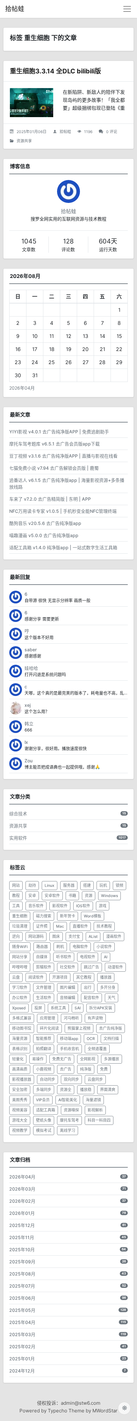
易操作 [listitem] (38, 1059)
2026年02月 (22, 1201)
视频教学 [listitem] (19, 1130)
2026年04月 (22, 388)
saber (31, 649)
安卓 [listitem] (32, 895)
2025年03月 (22, 1334)
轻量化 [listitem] (18, 1059)
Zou (28, 760)
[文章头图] (31, 102)
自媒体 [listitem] (41, 956)
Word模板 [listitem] (92, 916)
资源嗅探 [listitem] (71, 1110)
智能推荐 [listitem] (43, 1038)
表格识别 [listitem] (19, 1048)
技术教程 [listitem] (104, 926)
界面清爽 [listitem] (107, 1089)
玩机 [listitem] (103, 885)
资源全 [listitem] (65, 1089)
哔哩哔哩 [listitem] (19, 967)
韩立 (29, 723)
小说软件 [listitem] (104, 946)
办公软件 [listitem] (19, 997)
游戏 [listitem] (102, 905)
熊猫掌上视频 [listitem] (79, 1028)
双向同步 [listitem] (71, 1079)
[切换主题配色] (124, 1408)
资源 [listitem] (88, 895)
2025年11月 (21, 1237)
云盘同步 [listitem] (95, 1079)
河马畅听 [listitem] (71, 1018)
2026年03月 (22, 1189)
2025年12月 (22, 1225)
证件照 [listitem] (41, 926)
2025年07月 (22, 1286)
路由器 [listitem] (42, 946)
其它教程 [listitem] (83, 977)
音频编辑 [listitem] (67, 997)
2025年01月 (22, 1358)
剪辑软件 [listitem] (43, 967)
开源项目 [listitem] (60, 977)
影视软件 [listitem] (60, 905)
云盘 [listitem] (16, 977)
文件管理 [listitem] (43, 987)
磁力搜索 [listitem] (43, 916)
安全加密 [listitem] (19, 1089)
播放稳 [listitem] (85, 1089)
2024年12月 (22, 1370)
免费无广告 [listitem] (61, 1059)
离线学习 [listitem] (67, 1130)
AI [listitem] (105, 956)
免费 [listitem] (104, 1069)
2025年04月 (22, 1322)
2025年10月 (22, 1249)
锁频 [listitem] (119, 885)
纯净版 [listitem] (85, 1069)
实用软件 (18, 838)
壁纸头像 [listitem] (43, 1120)
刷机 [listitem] (60, 946)
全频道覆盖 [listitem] (97, 1048)
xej (28, 705)
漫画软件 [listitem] (113, 936)
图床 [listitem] (56, 936)
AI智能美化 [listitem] (67, 1099)
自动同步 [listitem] (47, 1079)
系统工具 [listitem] (58, 1008)
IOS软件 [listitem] (83, 905)
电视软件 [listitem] (87, 956)
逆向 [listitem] (16, 936)
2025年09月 (22, 1261)
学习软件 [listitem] (19, 987)
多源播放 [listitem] (111, 1059)
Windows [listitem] (109, 895)
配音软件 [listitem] (91, 997)
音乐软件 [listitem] (36, 905)
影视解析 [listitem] (95, 1110)
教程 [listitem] (16, 895)
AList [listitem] (93, 936)
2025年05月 (22, 1310)
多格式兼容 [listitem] (21, 1018)
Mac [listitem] (60, 926)
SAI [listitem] (78, 1008)
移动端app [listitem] (69, 1038)
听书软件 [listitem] (63, 956)
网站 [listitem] (16, 885)
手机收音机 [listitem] (69, 1048)
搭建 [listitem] (87, 885)
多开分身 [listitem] (107, 987)
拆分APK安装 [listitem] (100, 1008)
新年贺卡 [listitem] (67, 916)
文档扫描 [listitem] (111, 1038)
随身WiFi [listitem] (20, 946)
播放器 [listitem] (106, 977)
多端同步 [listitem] (43, 1089)
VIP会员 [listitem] (43, 1099)
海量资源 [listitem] (19, 1038)
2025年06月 (22, 1298)
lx (26, 742)
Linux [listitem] (49, 885)
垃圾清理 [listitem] (19, 926)
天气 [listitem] (111, 997)
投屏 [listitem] (38, 1008)
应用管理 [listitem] (47, 1018)
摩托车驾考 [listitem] (69, 1120)
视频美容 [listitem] (19, 1110)
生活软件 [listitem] (43, 997)
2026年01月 (22, 1213)
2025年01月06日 (32, 131)
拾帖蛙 (14, 9)
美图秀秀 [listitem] (19, 1099)
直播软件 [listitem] (80, 926)
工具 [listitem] (16, 905)
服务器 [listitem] (69, 885)
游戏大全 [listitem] (19, 1120)
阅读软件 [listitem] (36, 977)
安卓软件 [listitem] (52, 895)
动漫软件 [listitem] (115, 967)
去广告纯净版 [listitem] (110, 1028)
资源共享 (24, 140)
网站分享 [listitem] (19, 956)
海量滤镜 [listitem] (93, 1099)
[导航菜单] (127, 9)
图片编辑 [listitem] (67, 987)
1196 (88, 131)
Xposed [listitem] (19, 1008)
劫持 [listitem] (32, 885)
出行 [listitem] (87, 987)
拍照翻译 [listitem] (43, 1048)
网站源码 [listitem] (36, 936)
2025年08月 (22, 1273)
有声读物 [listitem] (95, 1018)
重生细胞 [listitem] (19, 916)
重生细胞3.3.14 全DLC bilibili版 (55, 71)
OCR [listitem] (91, 1038)
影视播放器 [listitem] (21, 1079)
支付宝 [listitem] (74, 936)
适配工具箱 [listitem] (45, 1110)
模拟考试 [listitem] (43, 1130)
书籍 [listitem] (72, 895)
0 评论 (111, 131)
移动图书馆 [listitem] (21, 1028)
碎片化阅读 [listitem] (49, 1028)
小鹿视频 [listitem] (43, 1069)
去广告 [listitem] (65, 1069)
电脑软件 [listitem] (80, 946)
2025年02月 (22, 1346)
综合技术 (18, 813)
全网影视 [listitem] (87, 1059)
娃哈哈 (31, 668)
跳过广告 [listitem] (91, 967)
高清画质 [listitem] (19, 1069)
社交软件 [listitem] (67, 967)
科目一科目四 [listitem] (99, 1120)
